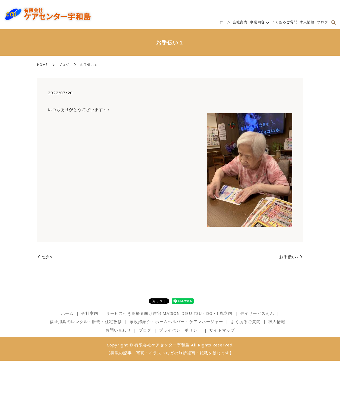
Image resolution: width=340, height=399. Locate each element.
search (333, 23)
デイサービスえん (257, 313)
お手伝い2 (289, 256)
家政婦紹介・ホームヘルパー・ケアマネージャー (176, 321)
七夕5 (46, 256)
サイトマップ (222, 330)
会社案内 (240, 22)
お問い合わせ (118, 330)
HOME (42, 64)
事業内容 (257, 22)
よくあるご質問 (284, 22)
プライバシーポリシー (180, 330)
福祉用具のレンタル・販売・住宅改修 (86, 321)
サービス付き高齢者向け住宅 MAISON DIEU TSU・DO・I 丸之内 (169, 313)
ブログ (322, 22)
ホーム (225, 22)
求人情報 (307, 22)
